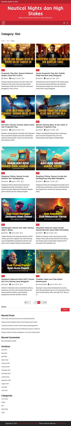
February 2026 (5, 363)
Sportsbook (4, 409)
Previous (25, 302)
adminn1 (5, 78)
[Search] (67, 23)
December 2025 (5, 370)
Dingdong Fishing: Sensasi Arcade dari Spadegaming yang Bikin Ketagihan (51, 177)
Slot (3, 70)
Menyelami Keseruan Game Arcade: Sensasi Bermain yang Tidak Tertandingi (52, 229)
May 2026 (4, 353)
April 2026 (4, 356)
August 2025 (5, 384)
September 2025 (6, 380)
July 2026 (4, 350)
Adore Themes (60, 423)
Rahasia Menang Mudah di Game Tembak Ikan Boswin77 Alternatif (20, 329)
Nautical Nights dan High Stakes (35, 10)
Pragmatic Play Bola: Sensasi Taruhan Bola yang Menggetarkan (19, 325)
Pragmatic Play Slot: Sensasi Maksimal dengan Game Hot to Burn (17, 74)
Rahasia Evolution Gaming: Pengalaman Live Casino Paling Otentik (20, 332)
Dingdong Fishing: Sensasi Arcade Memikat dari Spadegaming (15, 177)
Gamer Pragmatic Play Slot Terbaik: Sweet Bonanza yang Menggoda (50, 74)
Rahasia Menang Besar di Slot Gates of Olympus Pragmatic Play (51, 126)
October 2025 (5, 377)
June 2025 (4, 390)
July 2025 (4, 387)
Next (45, 302)
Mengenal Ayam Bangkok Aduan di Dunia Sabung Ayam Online (19, 322)
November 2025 (6, 373)
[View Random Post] (64, 23)
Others (3, 402)
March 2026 (4, 360)
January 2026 (5, 367)
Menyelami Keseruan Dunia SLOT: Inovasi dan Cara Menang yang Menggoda (17, 280)
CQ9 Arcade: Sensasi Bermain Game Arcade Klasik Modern (18, 318)
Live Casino (4, 399)
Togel (2, 412)
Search (3, 307)
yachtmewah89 (42, 284)
